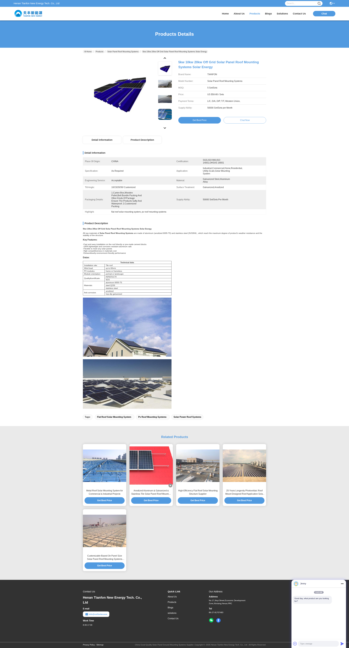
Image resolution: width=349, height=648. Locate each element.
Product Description (142, 140)
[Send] (342, 644)
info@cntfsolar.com (98, 614)
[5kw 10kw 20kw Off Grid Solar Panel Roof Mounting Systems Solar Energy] (119, 92)
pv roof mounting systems (152, 417)
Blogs (170, 607)
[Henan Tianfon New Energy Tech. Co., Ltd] (29, 14)
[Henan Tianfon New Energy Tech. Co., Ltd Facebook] (218, 620)
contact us (299, 13)
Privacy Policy (89, 645)
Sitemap (99, 645)
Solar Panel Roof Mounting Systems (123, 51)
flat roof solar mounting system (114, 417)
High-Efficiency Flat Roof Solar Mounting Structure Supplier (198, 492)
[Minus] (342, 583)
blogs (268, 13)
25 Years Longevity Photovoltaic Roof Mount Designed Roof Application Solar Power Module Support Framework (244, 492)
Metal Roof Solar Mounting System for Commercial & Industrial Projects (104, 492)
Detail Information (102, 140)
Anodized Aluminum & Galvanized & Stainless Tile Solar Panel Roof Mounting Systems (151, 492)
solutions (282, 13)
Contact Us (173, 618)
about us (239, 13)
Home (225, 13)
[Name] (319, 3)
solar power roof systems (187, 417)
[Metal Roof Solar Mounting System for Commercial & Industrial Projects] (104, 465)
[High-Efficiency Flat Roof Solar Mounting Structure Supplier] (197, 465)
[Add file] (295, 644)
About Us (172, 597)
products (254, 13)
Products (99, 51)
